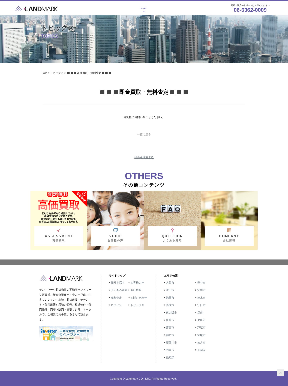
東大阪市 (171, 312)
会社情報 (135, 290)
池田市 (170, 297)
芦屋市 (201, 327)
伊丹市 (170, 320)
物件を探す (118, 282)
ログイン (116, 305)
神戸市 (170, 335)
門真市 (170, 350)
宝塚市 (201, 335)
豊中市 (201, 282)
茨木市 (201, 297)
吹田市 (170, 290)
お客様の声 (137, 282)
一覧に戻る (144, 134)
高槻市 (170, 305)
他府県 (170, 357)
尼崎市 (201, 320)
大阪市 (170, 282)
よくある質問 (119, 290)
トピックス (57, 72)
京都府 (201, 350)
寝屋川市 (171, 342)
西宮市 (170, 327)
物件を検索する (144, 157)
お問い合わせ (138, 297)
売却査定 (116, 297)
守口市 (201, 305)
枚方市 (201, 342)
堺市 (200, 312)
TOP (44, 72)
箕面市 (201, 290)
